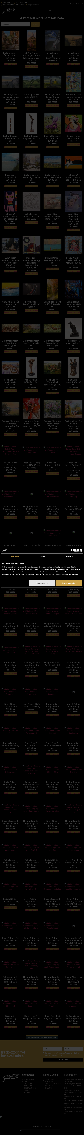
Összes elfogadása (68, 583)
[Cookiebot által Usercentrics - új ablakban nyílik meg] (73, 550)
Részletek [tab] (42, 556)
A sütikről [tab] (69, 556)
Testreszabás (40, 583)
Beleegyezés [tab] (14, 556)
